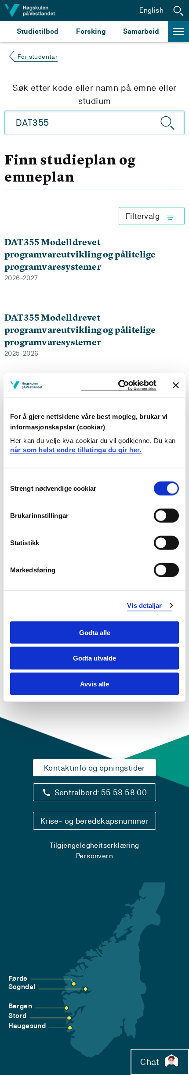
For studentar (38, 56)
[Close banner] (176, 385)
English (151, 10)
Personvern (94, 856)
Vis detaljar (144, 605)
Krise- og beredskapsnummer (94, 820)
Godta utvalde (94, 658)
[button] (178, 10)
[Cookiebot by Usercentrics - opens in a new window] (118, 385)
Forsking (91, 31)
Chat (149, 1062)
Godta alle (94, 632)
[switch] (166, 515)
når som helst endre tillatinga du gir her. (76, 450)
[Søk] (168, 122)
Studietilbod (37, 31)
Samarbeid (141, 31)
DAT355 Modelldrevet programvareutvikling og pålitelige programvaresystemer (80, 254)
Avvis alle (94, 684)
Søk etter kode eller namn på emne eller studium (94, 94)
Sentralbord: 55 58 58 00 (101, 792)
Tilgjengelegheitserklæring (94, 845)
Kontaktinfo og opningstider (94, 767)
